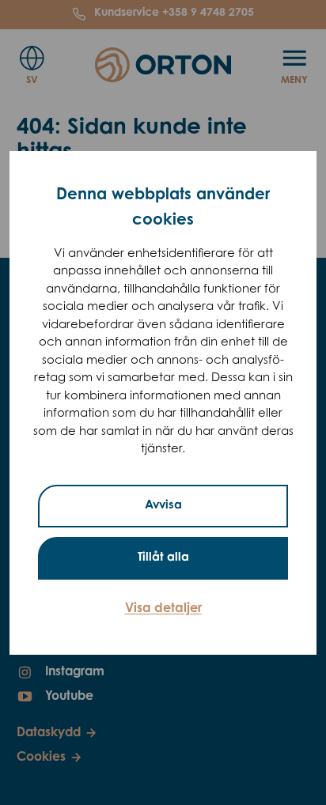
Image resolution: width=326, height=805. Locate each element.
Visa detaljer (163, 609)
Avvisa (163, 506)
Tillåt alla (163, 558)
